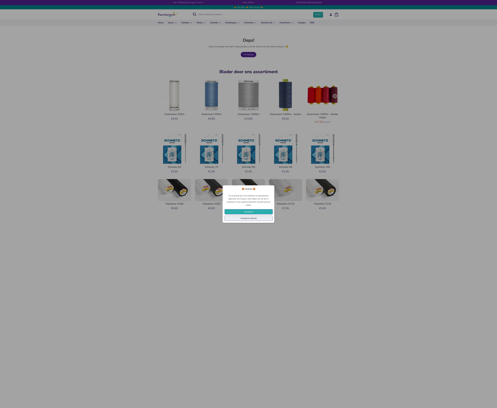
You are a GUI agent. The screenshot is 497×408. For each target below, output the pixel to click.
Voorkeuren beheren (248, 218)
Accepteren (248, 211)
